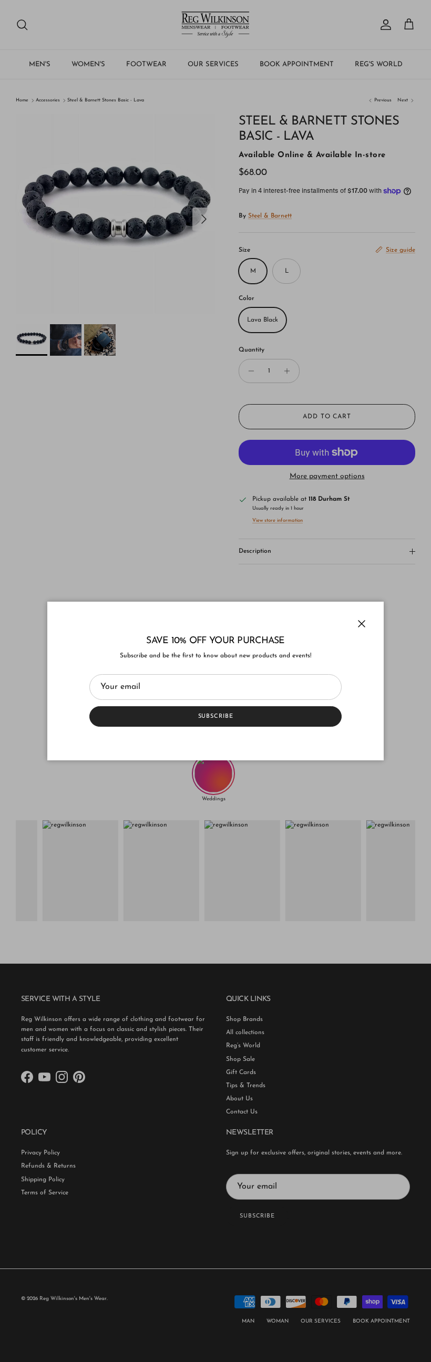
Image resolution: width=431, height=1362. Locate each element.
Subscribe (215, 716)
